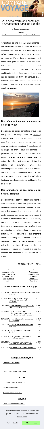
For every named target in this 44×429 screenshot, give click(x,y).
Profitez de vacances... (11, 388)
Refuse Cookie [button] (13, 423)
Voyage (21, 32)
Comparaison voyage (22, 29)
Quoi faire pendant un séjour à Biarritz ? (20, 331)
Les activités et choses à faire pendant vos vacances (20, 337)
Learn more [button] (22, 417)
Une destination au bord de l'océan (23, 348)
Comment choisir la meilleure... (14, 382)
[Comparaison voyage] (22, 8)
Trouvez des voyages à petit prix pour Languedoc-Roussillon (33, 276)
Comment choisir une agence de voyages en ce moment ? (22, 306)
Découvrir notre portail (11, 363)
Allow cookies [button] (31, 423)
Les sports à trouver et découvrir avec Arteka (21, 325)
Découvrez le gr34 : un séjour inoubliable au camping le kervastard (20, 299)
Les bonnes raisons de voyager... (15, 371)
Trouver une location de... (12, 393)
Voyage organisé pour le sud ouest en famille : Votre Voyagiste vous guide (8, 276)
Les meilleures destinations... (14, 404)
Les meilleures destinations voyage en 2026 (22, 293)
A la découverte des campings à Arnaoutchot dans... (21, 35)
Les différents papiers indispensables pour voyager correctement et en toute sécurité (22, 313)
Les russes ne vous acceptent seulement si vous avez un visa (20, 343)
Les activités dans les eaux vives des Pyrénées (21, 319)
